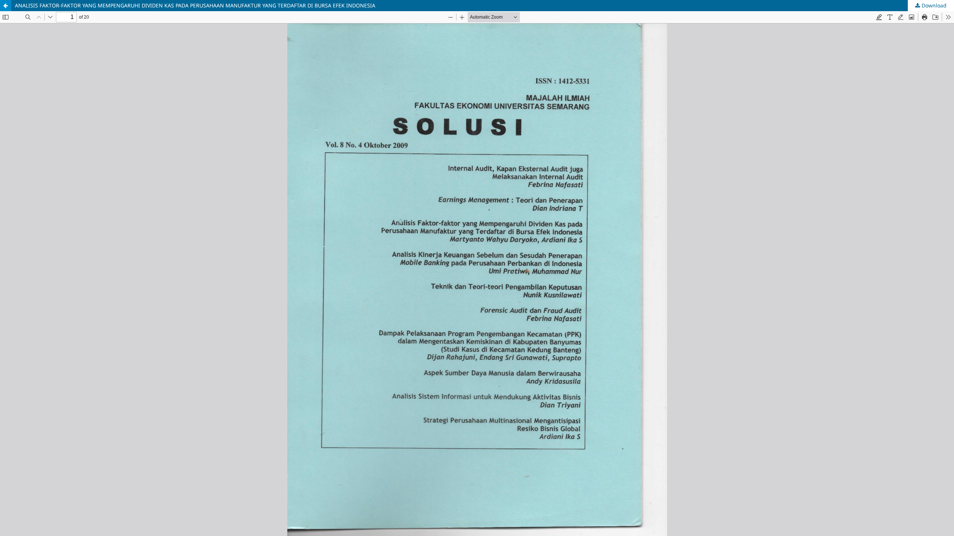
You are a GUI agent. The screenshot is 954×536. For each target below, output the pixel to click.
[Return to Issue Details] (5, 5)
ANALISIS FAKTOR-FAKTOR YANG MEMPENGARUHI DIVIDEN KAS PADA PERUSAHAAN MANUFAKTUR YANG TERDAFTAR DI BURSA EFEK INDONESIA (195, 5)
